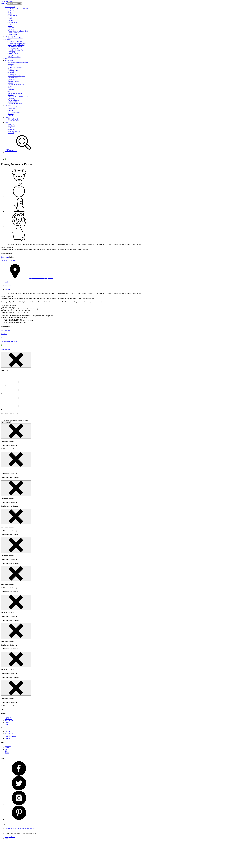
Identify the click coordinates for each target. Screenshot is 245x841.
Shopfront (8, 717)
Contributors (12, 74)
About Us (11, 133)
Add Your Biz (9, 733)
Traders (10, 115)
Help (9, 127)
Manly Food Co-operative (8, 260)
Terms (6, 838)
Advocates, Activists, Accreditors (18, 8)
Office (10, 91)
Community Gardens (14, 107)
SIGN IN (10, 152)
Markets (10, 110)
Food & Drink (12, 22)
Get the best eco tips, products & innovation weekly (20, 828)
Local (6, 724)
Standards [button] (8, 39)
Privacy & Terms (10, 837)
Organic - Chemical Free (15, 50)
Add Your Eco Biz (14, 131)
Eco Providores (13, 77)
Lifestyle (11, 27)
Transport (11, 98)
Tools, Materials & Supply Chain (18, 31)
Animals (10, 10)
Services (10, 29)
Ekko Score (8, 719)
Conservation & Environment (17, 43)
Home (10, 26)
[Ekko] (4, 3)
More (6, 122)
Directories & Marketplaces (16, 76)
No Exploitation (13, 48)
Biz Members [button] (9, 60)
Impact (7, 747)
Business (11, 17)
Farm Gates (11, 79)
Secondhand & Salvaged (15, 93)
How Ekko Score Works (15, 38)
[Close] (16, 359)
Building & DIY (13, 15)
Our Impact (11, 129)
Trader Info (8, 738)
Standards (11, 124)
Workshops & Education (15, 103)
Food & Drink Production (16, 84)
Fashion (10, 20)
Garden (10, 24)
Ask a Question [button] (5, 330)
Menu (14, 3)
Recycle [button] (7, 117)
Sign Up (7, 731)
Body (10, 14)
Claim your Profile (10, 736)
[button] (27, 278)
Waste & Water (13, 34)
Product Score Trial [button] (10, 36)
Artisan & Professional (15, 41)
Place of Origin (13, 53)
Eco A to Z (11, 126)
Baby (10, 12)
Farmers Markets (13, 81)
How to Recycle (13, 119)
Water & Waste (13, 102)
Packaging (11, 52)
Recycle (10, 55)
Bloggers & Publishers (15, 67)
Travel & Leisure (13, 33)
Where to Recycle (13, 121)
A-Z (6, 749)
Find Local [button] (8, 105)
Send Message (6, 422)
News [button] (6, 58)
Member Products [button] (10, 7)
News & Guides (9, 720)
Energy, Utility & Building (16, 45)
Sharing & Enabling (14, 57)
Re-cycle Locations (14, 112)
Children (11, 19)
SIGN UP (11, 151)
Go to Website (5, 257)
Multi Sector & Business (15, 46)
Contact (7, 753)
